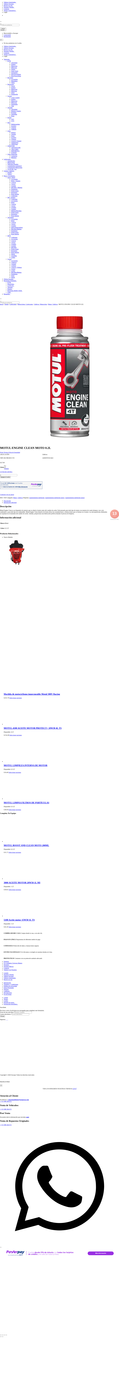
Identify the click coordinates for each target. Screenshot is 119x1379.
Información (7, 983)
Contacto (6, 9)
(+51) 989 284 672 (6, 1101)
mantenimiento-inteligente (36, 498)
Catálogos (7, 991)
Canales (6, 973)
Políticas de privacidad (10, 986)
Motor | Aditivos (53, 304)
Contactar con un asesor (7, 494)
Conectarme (7, 35)
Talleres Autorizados (10, 2)
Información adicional (10, 502)
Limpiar (6, 468)
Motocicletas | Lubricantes (25, 304)
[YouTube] (7, 1019)
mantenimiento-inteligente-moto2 (75, 498)
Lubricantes (13, 304)
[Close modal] (0, 1247)
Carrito (6, 1001)
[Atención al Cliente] (59, 1245)
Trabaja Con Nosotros (10, 970)
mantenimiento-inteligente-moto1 (55, 498)
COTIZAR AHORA (6, 472)
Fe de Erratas (7, 994)
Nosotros (6, 965)
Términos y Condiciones (11, 984)
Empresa (6, 961)
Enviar (2, 1016)
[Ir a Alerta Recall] (6, 17)
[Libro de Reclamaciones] (24, 1072)
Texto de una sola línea (7, 1012)
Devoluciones (8, 993)
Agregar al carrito (5, 477)
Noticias (6, 989)
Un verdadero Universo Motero (13, 963)
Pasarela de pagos (9, 1002)
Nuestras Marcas (8, 966)
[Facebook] (6, 1019)
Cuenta (6, 997)
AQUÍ (74, 1089)
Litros (2, 467)
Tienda (6, 304)
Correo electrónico (6, 1014)
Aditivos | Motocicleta (40, 304)
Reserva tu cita (8, 5)
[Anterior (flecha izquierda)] (0, 1336)
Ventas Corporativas (10, 10)
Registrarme (7, 36)
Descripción (7, 501)
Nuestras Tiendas (9, 7)
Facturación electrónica (11, 1004)
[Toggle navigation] (0, 21)
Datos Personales (9, 988)
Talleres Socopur (9, 4)
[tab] (61, 501)
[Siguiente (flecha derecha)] (2, 1336)
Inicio (1, 304)
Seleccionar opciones (15, 698)
